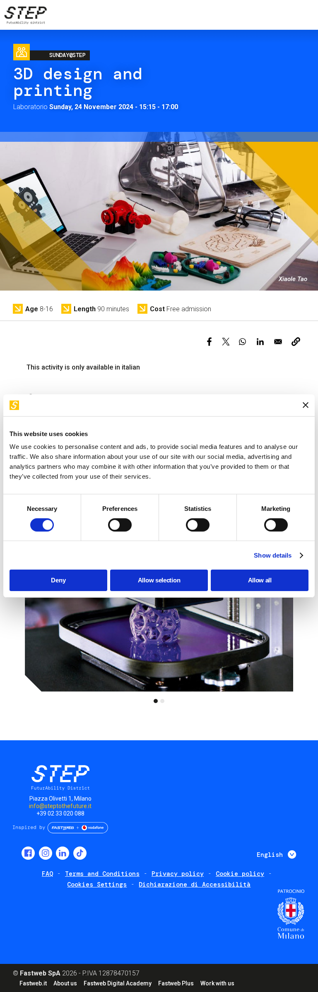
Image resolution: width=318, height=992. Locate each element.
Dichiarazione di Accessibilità (195, 884)
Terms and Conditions (102, 874)
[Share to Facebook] (209, 341)
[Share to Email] (278, 341)
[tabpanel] (159, 616)
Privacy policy (178, 874)
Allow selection (159, 580)
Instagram (45, 853)
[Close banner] (305, 405)
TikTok (80, 853)
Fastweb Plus (176, 983)
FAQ (47, 874)
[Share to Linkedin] (260, 341)
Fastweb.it (33, 983)
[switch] (120, 525)
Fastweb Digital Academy (118, 983)
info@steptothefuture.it (60, 806)
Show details (273, 555)
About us (65, 983)
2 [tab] (162, 701)
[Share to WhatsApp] (242, 341)
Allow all (260, 580)
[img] (25, 16)
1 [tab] (156, 701)
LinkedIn (62, 853)
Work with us (217, 983)
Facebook (28, 853)
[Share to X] (226, 342)
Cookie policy (240, 874)
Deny (58, 580)
